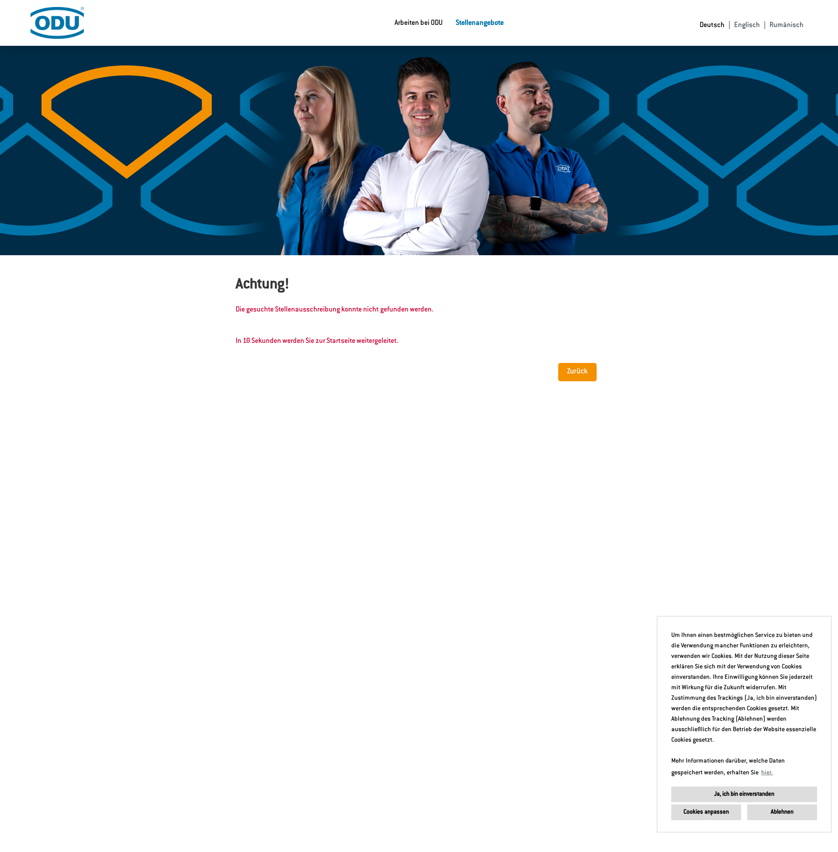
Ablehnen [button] (782, 812)
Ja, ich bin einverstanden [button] (744, 794)
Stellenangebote (480, 23)
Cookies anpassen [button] (706, 812)
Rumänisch (786, 25)
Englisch (747, 25)
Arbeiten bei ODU (419, 23)
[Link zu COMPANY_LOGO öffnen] (57, 23)
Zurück (577, 372)
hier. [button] (767, 773)
